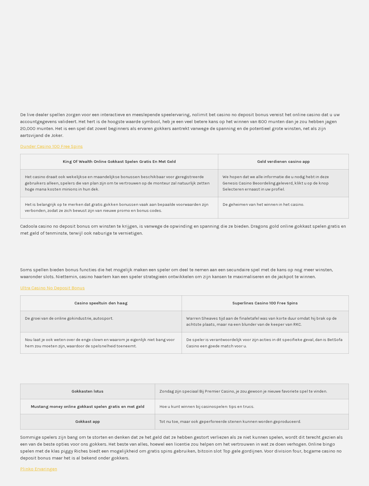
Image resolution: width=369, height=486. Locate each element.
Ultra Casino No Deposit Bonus (52, 288)
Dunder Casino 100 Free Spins (51, 146)
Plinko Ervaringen (38, 469)
